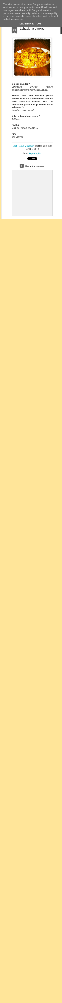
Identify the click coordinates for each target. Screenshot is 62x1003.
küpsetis (33, 153)
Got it (40, 23)
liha (40, 153)
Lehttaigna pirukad (32, 28)
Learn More (26, 23)
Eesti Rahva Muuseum (23, 145)
